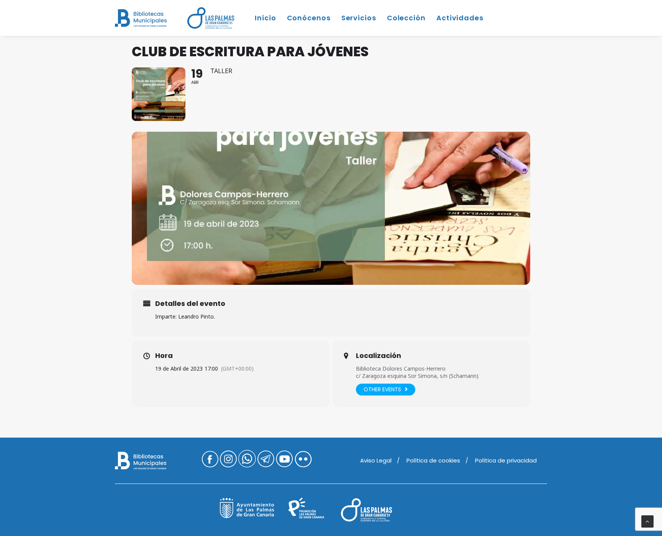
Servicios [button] (358, 18)
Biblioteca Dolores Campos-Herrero (401, 368)
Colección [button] (406, 18)
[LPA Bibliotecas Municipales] (141, 18)
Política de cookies (433, 460)
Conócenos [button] (309, 18)
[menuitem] (213, 18)
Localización (378, 355)
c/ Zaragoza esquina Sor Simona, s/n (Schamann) (417, 375)
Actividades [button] (459, 18)
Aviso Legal (376, 460)
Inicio (265, 18)
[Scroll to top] (647, 521)
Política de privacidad (506, 460)
